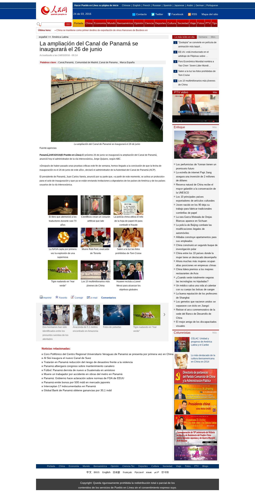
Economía (100, 23)
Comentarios (108, 297)
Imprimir (47, 297)
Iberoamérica (125, 23)
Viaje (193, 23)
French (146, 5)
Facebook (177, 14)
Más (215, 92)
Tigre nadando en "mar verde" (145, 329)
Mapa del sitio (210, 14)
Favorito (63, 297)
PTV (208, 23)
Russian (157, 5)
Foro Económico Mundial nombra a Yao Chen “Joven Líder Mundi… (196, 63)
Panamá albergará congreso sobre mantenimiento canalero (79, 366)
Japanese (179, 5)
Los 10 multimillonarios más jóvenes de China (196, 82)
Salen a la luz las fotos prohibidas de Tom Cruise (197, 73)
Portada (78, 23)
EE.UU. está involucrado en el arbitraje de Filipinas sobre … (193, 54)
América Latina (60, 37)
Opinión (138, 23)
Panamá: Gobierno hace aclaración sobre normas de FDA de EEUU (84, 378)
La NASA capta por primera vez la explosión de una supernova (63, 253)
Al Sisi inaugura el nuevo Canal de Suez (67, 357)
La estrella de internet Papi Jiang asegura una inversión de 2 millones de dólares (195, 176)
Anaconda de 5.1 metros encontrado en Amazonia (85, 329)
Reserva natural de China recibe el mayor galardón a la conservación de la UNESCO (196, 188)
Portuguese (212, 5)
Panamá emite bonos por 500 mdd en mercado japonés (77, 382)
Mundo (111, 23)
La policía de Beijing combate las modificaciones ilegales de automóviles (194, 229)
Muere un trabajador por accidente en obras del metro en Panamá (83, 374)
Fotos (200, 23)
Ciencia (149, 23)
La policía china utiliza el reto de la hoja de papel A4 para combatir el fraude (128, 221)
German (200, 5)
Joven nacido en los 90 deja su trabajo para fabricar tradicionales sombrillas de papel (194, 208)
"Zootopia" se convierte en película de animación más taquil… (197, 44)
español (43, 37)
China (88, 23)
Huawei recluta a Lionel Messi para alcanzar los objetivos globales (128, 285)
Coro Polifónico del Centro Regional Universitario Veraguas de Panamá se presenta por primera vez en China (108, 354)
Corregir (79, 297)
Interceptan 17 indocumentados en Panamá (70, 386)
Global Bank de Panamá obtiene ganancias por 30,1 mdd (78, 390)
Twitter (159, 14)
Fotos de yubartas (112, 327)
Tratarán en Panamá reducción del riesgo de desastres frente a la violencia (88, 362)
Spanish (167, 5)
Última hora (44, 30)
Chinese (126, 5)
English (137, 5)
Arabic (190, 5)
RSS (194, 14)
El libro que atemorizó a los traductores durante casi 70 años (63, 221)
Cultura (171, 23)
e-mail (94, 297)
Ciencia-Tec (128, 466)
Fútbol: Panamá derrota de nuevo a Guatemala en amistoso (79, 370)
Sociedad (183, 23)
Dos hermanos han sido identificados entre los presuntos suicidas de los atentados (55, 333)
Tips (214, 23)
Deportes (160, 23)
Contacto (141, 14)
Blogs (205, 466)
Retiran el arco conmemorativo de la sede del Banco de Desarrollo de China (195, 313)
